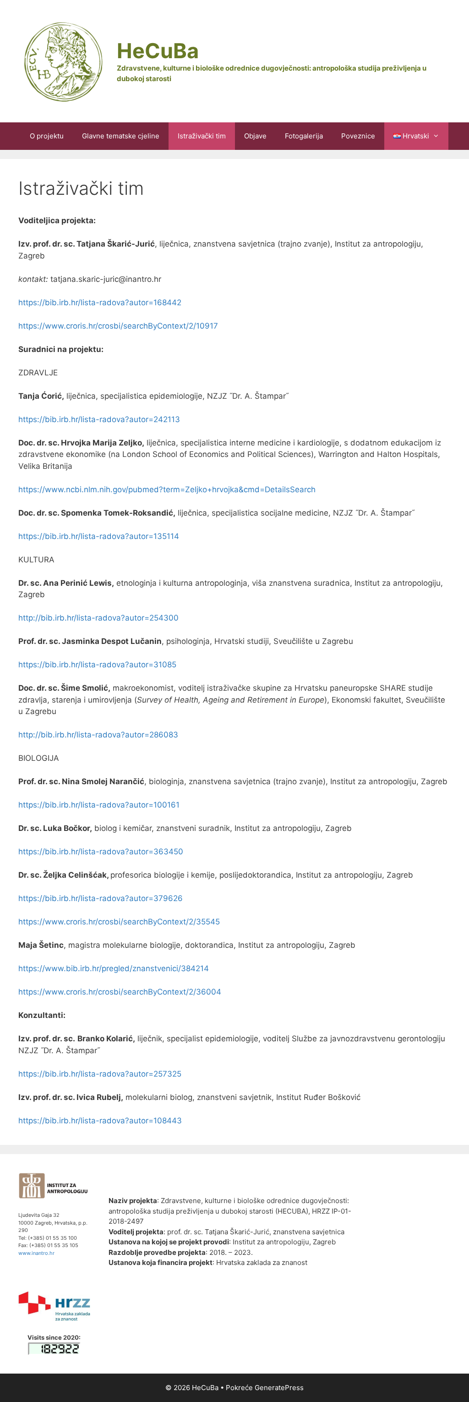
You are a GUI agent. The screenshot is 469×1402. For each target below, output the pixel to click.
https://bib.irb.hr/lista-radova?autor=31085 (97, 664)
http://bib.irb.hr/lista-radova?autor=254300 (98, 617)
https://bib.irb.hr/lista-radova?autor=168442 (99, 302)
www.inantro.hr (36, 1253)
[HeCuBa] (61, 60)
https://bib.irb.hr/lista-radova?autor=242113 (99, 419)
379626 (168, 898)
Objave (255, 136)
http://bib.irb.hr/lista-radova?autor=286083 (98, 734)
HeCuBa (158, 50)
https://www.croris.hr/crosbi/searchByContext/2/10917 (118, 325)
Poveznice (358, 136)
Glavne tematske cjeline (120, 136)
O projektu (47, 136)
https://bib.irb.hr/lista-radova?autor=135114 (98, 536)
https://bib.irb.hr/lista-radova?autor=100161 (99, 804)
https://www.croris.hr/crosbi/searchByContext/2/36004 (119, 991)
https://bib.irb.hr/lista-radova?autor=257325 (99, 1073)
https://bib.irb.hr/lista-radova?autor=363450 (100, 851)
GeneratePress (279, 1387)
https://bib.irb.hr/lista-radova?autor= (85, 898)
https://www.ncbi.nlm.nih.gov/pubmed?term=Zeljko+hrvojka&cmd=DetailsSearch (167, 489)
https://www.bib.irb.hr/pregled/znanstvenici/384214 (113, 968)
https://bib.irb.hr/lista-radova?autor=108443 (100, 1120)
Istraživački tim (202, 136)
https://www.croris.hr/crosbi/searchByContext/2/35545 (119, 921)
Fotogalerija (304, 136)
